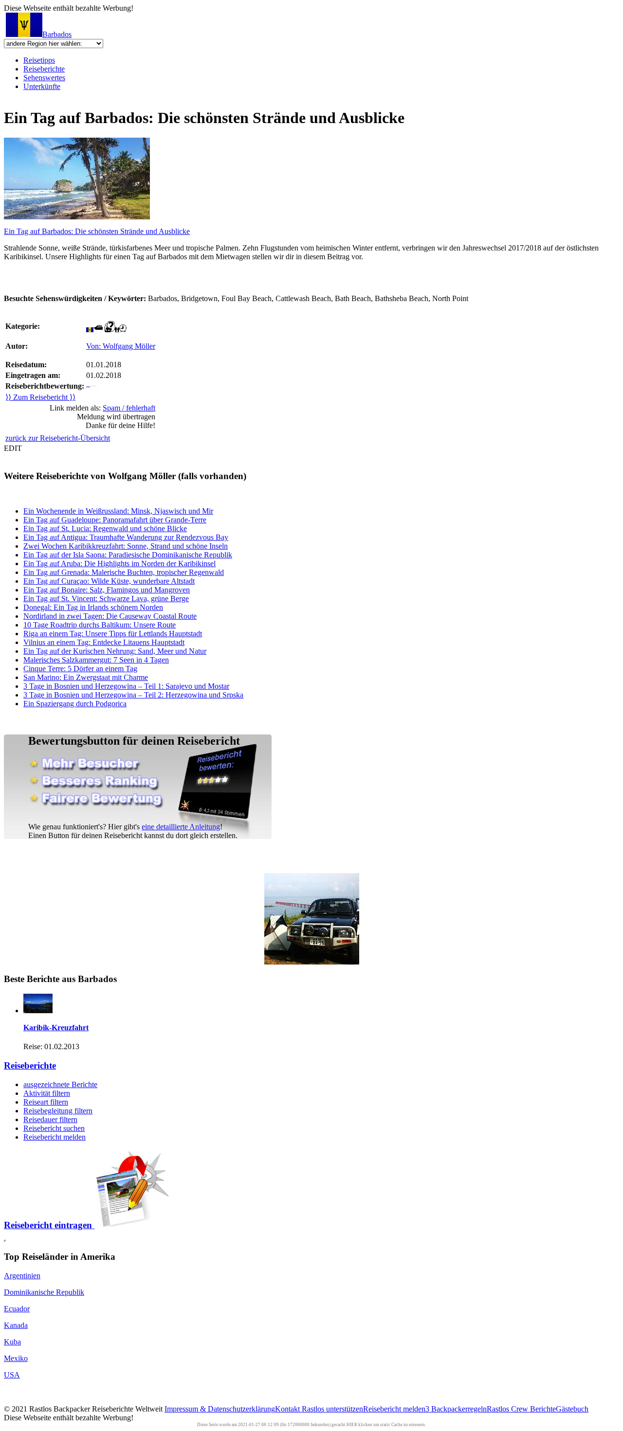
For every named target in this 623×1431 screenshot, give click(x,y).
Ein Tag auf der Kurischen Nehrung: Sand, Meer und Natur (114, 651)
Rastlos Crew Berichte (521, 1409)
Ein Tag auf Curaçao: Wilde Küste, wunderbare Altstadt (109, 581)
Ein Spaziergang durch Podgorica (75, 703)
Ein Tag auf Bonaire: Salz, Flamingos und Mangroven (106, 590)
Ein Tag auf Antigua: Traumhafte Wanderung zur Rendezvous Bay (125, 537)
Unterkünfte (41, 86)
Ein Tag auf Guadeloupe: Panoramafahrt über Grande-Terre (114, 520)
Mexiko (16, 1358)
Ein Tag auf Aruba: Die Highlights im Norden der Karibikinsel (119, 563)
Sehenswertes (44, 77)
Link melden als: (102, 408)
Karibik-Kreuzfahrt (56, 1027)
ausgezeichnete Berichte (60, 1084)
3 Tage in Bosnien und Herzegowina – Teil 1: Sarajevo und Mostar (126, 686)
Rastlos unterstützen (332, 1409)
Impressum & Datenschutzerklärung (220, 1409)
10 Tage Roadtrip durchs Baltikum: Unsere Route (99, 625)
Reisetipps (39, 60)
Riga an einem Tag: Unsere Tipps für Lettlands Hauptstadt (112, 633)
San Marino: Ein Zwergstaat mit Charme (85, 677)
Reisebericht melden (54, 1137)
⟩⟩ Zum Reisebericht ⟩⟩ (40, 397)
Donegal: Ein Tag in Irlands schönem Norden (93, 607)
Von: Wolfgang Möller (120, 346)
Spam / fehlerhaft (129, 408)
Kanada (16, 1325)
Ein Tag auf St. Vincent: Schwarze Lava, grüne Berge (106, 598)
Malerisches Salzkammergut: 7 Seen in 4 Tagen (96, 660)
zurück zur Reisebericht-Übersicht (57, 438)
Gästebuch (572, 1409)
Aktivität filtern (46, 1093)
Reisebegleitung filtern (57, 1111)
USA (12, 1375)
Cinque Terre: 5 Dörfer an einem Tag (80, 668)
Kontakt (288, 1409)
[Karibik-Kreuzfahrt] (38, 1010)
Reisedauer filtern (50, 1119)
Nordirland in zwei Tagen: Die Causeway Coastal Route (110, 616)
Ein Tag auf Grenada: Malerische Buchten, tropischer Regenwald (123, 572)
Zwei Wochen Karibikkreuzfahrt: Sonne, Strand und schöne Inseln (125, 546)
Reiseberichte (44, 69)
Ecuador (17, 1309)
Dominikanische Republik (44, 1292)
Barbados (57, 34)
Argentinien (22, 1275)
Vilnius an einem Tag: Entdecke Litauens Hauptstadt (103, 642)
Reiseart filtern (45, 1102)
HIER (352, 1424)
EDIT (13, 448)
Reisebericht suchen (54, 1128)
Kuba (12, 1342)
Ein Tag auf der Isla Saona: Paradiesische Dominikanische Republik (127, 555)
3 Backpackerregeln (456, 1409)
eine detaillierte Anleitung (181, 827)
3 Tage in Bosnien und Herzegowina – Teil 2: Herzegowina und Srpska (133, 695)
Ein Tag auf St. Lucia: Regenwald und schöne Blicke (105, 528)
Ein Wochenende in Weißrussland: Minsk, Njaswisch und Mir (118, 511)
